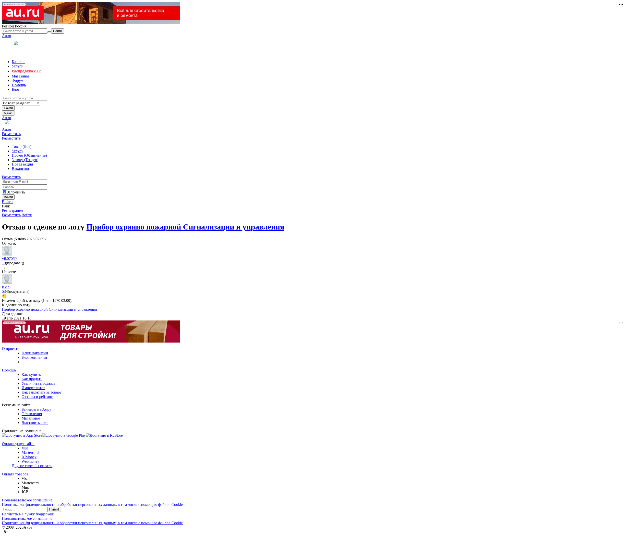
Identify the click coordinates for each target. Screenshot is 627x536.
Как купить (31, 374)
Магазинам (31, 418)
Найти (8, 108)
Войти (7, 202)
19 (4, 263)
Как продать (32, 379)
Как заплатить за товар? (41, 392)
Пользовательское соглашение (27, 500)
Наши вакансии (35, 353)
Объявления (32, 414)
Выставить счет (35, 423)
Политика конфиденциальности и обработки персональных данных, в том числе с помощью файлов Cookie (92, 504)
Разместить (11, 134)
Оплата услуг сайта (18, 444)
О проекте (10, 348)
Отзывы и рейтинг (37, 397)
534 (5, 291)
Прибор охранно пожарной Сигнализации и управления (185, 226)
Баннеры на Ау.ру (36, 409)
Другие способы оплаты (32, 466)
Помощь (9, 370)
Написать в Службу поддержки (28, 514)
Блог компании (34, 357)
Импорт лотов (33, 388)
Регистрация (12, 210)
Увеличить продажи (38, 383)
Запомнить (16, 192)
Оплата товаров (15, 474)
